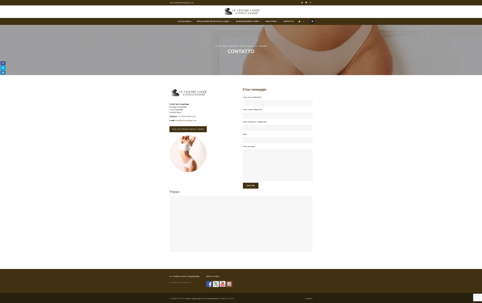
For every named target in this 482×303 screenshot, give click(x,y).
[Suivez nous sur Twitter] (216, 284)
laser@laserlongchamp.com (185, 120)
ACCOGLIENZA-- (185, 21)
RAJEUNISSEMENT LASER (247, 21)
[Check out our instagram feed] (229, 284)
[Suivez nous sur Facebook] (209, 284)
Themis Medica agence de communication (202, 298)
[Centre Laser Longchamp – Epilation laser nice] (241, 12)
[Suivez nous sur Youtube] (223, 284)
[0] (312, 21)
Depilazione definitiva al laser (213, 21)
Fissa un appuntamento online (188, 129)
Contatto (288, 21)
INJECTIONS (270, 21)
